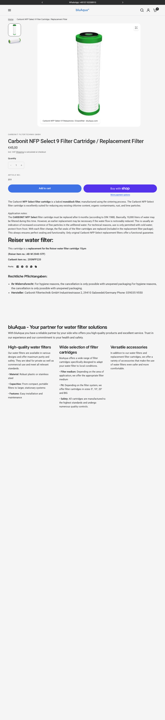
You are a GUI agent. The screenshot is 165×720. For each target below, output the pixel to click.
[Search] (142, 10)
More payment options (120, 195)
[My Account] (148, 10)
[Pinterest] (27, 267)
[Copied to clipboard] (36, 267)
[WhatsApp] (31, 267)
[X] (22, 267)
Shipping (20, 152)
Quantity (12, 158)
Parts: (11, 267)
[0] (154, 10)
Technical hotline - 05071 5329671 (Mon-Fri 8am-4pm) (82, 2)
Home (10, 19)
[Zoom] (136, 27)
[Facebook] (18, 267)
